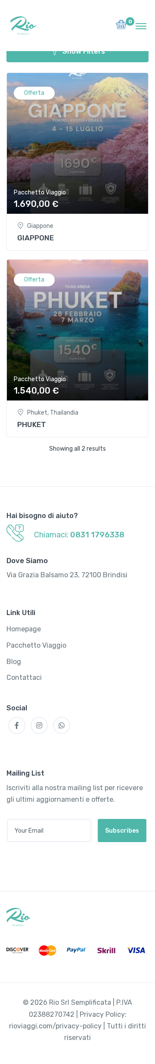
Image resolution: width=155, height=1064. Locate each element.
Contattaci (24, 677)
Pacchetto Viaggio (40, 192)
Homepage (23, 629)
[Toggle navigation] (141, 26)
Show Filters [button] (83, 51)
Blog (13, 662)
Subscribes (122, 830)
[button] (121, 26)
